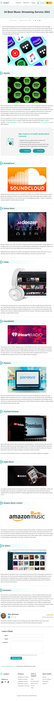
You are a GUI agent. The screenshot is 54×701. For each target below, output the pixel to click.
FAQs (32, 687)
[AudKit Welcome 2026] (12, 3)
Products (18, 2)
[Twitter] (35, 20)
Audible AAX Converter (23, 681)
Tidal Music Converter (22, 679)
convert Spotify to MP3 (45, 122)
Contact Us (44, 683)
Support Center (34, 683)
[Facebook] (33, 20)
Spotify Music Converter (23, 677)
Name (6, 635)
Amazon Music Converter (23, 685)
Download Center (35, 681)
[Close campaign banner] (52, 699)
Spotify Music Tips (10, 666)
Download (42, 3)
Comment (5, 642)
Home (3, 666)
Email (6, 639)
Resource (25, 2)
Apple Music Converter (23, 683)
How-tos (33, 685)
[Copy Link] (37, 20)
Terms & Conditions (46, 679)
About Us (44, 677)
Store (50, 3)
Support (33, 2)
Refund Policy (45, 681)
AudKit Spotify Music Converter (14, 122)
